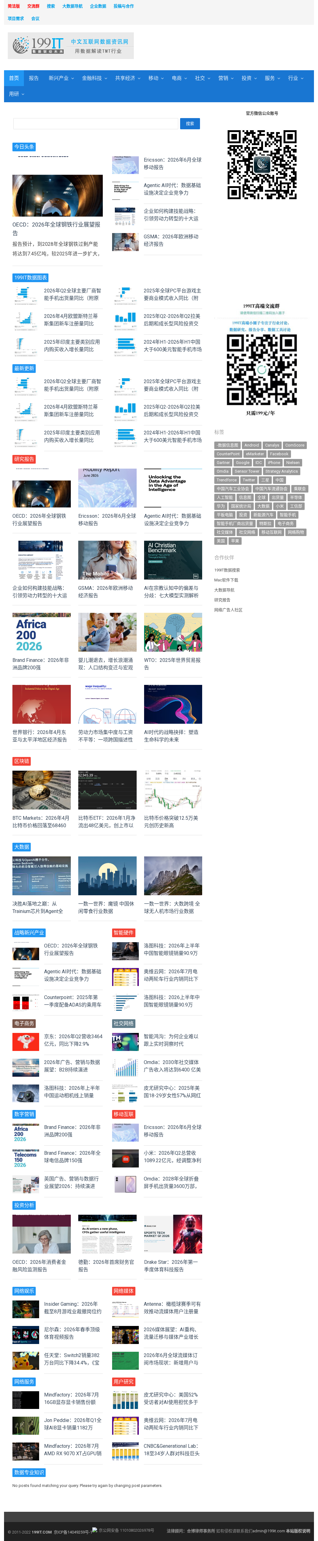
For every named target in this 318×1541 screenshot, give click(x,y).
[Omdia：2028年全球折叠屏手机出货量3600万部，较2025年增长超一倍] (125, 1178)
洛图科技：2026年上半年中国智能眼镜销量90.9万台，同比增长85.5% (172, 953)
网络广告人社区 (228, 610)
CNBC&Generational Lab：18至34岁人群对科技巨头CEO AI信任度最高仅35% (172, 1453)
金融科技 (92, 78)
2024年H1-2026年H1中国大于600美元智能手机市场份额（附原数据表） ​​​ (173, 349)
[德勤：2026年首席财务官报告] (107, 1218)
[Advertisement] (217, 46)
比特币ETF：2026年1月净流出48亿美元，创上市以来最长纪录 (106, 825)
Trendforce (227, 480)
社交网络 (247, 532)
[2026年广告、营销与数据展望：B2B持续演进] (25, 1062)
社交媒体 (225, 532)
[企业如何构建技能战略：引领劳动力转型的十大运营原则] (125, 211)
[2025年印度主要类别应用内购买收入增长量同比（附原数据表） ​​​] (25, 342)
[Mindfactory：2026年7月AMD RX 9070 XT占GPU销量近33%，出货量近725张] (25, 1446)
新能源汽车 (263, 514)
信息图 (245, 497)
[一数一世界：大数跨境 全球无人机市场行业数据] (173, 860)
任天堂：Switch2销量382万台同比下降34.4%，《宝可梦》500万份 (72, 1362)
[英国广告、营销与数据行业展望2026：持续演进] (25, 1178)
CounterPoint (228, 454)
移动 (153, 78)
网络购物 (296, 532)
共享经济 (125, 78)
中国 (279, 480)
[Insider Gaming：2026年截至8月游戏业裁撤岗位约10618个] (25, 1304)
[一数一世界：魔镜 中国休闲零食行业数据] (107, 860)
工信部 (296, 506)
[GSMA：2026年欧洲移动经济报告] (125, 236)
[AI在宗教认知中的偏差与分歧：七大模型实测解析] (173, 544)
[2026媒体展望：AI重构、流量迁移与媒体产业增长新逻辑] (125, 1329)
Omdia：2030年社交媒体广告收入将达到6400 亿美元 (172, 1069)
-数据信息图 (227, 445)
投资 (247, 78)
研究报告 (222, 600)
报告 (34, 78)
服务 (270, 78)
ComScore (294, 445)
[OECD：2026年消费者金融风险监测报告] (41, 1218)
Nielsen (293, 462)
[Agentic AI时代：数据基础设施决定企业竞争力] (125, 185)
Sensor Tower (247, 471)
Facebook (279, 454)
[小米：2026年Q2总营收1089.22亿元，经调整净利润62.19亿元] (125, 1153)
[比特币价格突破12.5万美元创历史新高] (173, 774)
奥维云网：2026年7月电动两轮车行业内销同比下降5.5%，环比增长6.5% (171, 979)
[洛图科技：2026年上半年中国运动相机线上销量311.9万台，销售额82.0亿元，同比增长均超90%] (25, 1088)
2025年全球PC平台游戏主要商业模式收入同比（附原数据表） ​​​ (172, 298)
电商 (177, 78)
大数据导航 (224, 590)
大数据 (263, 506)
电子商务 (286, 523)
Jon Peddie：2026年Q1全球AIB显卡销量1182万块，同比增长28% (73, 1427)
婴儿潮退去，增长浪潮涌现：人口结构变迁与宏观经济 (105, 667)
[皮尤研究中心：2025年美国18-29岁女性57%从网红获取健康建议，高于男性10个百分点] (125, 1088)
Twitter (249, 480)
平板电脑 (225, 514)
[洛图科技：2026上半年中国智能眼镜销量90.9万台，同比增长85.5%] (125, 997)
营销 (223, 78)
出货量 (278, 497)
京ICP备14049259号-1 (73, 1532)
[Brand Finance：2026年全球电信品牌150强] (25, 1153)
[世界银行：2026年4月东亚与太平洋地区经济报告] (41, 688)
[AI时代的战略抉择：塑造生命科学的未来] (173, 688)
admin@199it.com (269, 1531)
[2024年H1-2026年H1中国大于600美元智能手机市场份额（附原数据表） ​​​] (125, 342)
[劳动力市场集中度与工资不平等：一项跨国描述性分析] (107, 688)
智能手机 (288, 514)
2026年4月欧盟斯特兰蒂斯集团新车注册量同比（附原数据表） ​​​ (71, 323)
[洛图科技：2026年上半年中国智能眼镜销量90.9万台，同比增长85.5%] (125, 945)
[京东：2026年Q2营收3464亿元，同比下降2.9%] (25, 1036)
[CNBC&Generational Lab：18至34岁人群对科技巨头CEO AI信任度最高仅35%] (125, 1446)
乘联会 (300, 488)
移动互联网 (271, 532)
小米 (280, 506)
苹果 (235, 541)
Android (251, 445)
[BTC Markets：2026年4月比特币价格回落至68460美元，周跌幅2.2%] (41, 774)
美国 (221, 541)
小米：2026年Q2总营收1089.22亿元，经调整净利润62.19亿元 (172, 1160)
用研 (14, 94)
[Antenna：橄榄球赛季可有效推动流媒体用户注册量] (125, 1304)
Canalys (272, 445)
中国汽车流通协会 (271, 488)
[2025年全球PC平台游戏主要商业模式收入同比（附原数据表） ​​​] (125, 290)
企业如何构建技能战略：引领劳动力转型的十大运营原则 (171, 218)
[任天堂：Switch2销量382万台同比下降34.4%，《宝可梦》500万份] (25, 1355)
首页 (14, 78)
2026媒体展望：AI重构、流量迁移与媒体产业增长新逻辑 (171, 1337)
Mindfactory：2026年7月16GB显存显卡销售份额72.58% (71, 1402)
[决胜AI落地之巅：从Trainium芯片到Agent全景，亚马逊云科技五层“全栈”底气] (41, 860)
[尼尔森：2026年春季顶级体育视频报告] (25, 1329)
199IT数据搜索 (227, 570)
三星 (265, 480)
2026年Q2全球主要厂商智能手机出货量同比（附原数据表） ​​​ (72, 298)
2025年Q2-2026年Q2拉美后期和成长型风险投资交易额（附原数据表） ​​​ (172, 323)
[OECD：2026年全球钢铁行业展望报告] (57, 160)
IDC (259, 462)
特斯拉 (265, 523)
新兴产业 (59, 78)
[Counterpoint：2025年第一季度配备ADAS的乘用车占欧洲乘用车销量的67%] (25, 997)
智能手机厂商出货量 (235, 523)
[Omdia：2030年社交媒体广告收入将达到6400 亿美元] (125, 1062)
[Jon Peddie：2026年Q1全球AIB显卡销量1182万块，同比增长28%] (25, 1420)
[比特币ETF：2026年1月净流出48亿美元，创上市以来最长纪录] (107, 774)
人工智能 (225, 497)
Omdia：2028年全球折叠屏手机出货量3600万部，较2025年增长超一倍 (172, 1186)
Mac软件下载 (226, 580)
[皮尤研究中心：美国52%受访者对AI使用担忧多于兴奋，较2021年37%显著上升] (125, 1394)
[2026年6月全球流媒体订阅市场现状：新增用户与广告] (125, 1355)
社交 (200, 78)
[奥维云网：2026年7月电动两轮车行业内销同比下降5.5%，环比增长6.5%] (125, 971)
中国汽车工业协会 (233, 488)
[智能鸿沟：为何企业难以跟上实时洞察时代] (125, 1036)
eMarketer (255, 454)
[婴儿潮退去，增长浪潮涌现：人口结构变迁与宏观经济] (107, 616)
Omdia (223, 471)
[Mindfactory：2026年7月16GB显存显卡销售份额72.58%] (25, 1394)
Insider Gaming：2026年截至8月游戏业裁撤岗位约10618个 (73, 1311)
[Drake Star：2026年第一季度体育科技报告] (173, 1218)
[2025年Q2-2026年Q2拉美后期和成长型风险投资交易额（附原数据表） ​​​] (125, 316)
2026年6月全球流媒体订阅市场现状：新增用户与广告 (171, 1362)
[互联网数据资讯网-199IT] (43, 45)
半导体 (296, 497)
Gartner (223, 462)
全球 (261, 497)
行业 (293, 78)
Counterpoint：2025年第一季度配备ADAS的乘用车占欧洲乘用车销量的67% (73, 1004)
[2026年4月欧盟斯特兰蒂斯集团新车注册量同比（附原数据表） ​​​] (25, 316)
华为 (221, 506)
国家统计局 (241, 506)
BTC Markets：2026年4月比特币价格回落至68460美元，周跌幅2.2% (41, 825)
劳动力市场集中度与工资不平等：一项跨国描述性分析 (105, 739)
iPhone (274, 462)
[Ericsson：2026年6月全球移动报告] (125, 160)
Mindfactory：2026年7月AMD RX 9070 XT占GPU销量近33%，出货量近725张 (73, 1453)
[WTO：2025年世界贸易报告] (173, 616)
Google (242, 462)
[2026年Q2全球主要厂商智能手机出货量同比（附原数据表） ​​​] (25, 290)
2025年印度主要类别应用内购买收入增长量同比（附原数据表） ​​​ (72, 349)
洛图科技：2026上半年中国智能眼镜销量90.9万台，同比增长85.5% (172, 1004)
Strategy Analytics (282, 471)
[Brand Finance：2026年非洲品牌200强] (41, 616)
